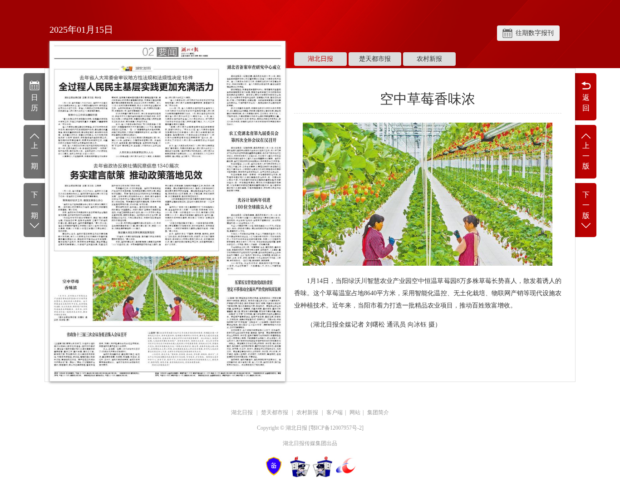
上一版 (586, 156)
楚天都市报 (375, 58)
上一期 (34, 156)
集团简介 (378, 412)
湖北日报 (320, 58)
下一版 (586, 205)
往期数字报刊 (535, 33)
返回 (586, 103)
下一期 (34, 205)
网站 (354, 412)
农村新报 (429, 58)
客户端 (334, 412)
